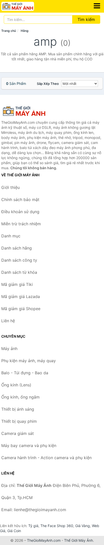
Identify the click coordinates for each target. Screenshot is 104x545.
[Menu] (97, 6)
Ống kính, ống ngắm (20, 397)
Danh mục (10, 235)
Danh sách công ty (19, 260)
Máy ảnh (9, 348)
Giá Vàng (82, 526)
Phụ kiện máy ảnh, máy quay (28, 360)
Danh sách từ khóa (19, 272)
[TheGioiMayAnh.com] (24, 6)
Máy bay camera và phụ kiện (28, 445)
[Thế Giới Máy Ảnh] (26, 111)
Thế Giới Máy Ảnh (78, 540)
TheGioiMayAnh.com (44, 540)
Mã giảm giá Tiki (17, 284)
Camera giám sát (17, 433)
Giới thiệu (10, 187)
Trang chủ (8, 31)
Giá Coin (14, 531)
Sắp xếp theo (48, 84)
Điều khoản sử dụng (20, 211)
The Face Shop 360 (56, 526)
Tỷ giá (33, 526)
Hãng (25, 31)
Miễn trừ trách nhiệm (21, 223)
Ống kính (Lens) (16, 384)
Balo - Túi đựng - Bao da (24, 372)
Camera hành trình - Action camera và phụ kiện (46, 457)
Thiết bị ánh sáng (17, 409)
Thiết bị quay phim (19, 421)
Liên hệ (8, 320)
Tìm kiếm (86, 19)
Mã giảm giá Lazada (20, 296)
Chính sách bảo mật (20, 199)
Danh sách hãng (16, 248)
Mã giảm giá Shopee (20, 308)
